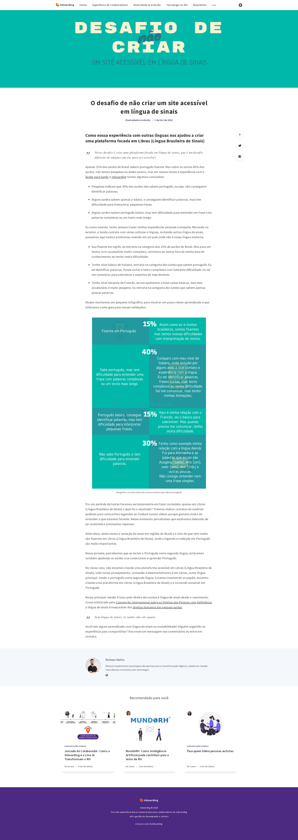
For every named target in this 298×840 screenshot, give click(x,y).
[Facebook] (240, 156)
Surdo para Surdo (97, 177)
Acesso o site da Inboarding (149, 823)
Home (83, 5)
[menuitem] (65, 5)
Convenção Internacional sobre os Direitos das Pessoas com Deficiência (164, 602)
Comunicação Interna (75, 746)
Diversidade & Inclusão (147, 5)
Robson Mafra (115, 660)
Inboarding (119, 177)
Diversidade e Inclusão (138, 120)
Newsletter (199, 5)
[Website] (107, 675)
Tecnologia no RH (177, 5)
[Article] (88, 724)
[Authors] (67, 713)
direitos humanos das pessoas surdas (157, 607)
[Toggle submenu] (214, 5)
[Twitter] (240, 146)
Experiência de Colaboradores (110, 5)
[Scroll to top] (240, 135)
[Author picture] (93, 665)
